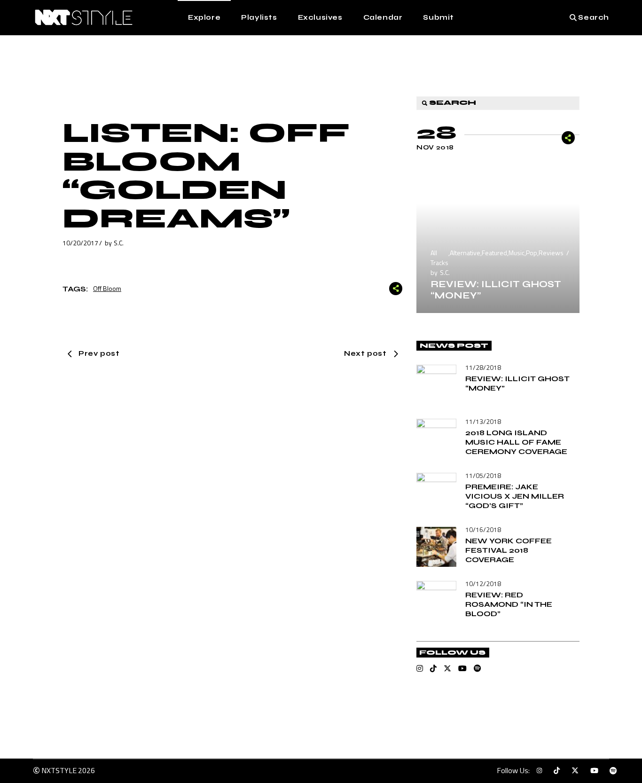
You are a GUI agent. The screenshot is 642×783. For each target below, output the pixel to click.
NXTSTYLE (59, 770)
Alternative (465, 253)
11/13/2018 (483, 421)
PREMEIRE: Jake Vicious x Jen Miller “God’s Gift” (514, 496)
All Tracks (439, 257)
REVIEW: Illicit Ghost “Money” (496, 289)
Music (517, 253)
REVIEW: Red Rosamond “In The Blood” (508, 604)
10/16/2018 (483, 529)
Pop (531, 253)
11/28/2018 (483, 367)
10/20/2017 (80, 243)
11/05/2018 (483, 475)
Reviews (551, 253)
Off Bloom (107, 288)
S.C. (119, 243)
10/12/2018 (483, 583)
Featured (494, 253)
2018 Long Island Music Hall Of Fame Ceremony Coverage (516, 442)
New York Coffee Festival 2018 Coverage (508, 550)
